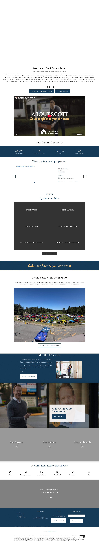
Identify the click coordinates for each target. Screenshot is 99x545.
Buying (60, 1)
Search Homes (62, 91)
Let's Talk (49, 497)
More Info (60, 181)
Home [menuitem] (21, 1)
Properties (28, 1)
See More (59, 416)
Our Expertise (38, 1)
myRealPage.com (52, 531)
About (74, 1)
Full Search (49, 253)
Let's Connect (58, 520)
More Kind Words (28, 376)
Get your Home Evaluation (41, 91)
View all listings (73, 181)
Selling (67, 1)
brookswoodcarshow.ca (49, 345)
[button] (45, 87)
